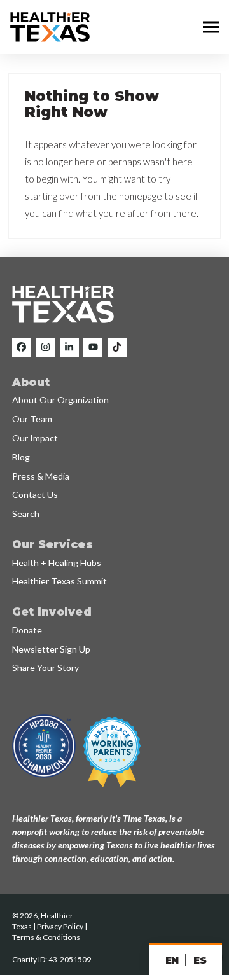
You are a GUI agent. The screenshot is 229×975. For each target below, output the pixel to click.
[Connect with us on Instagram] (45, 347)
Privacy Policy (60, 926)
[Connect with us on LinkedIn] (69, 347)
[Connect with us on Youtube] (92, 347)
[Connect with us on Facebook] (21, 347)
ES (199, 960)
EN (172, 960)
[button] (211, 27)
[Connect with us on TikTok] (117, 347)
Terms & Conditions (46, 937)
